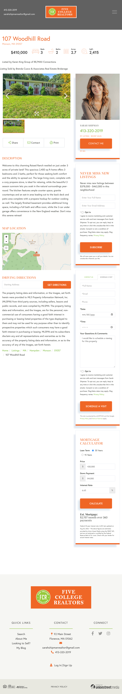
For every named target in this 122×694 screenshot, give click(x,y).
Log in (57, 665)
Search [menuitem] (21, 634)
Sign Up (67, 665)
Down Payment (87, 473)
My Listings (84, 136)
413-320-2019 (10, 10)
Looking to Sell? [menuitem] (21, 643)
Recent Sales (96, 136)
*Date (82, 309)
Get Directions (57, 284)
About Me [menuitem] (21, 638)
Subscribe (96, 247)
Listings (15, 350)
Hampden (34, 350)
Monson (47, 350)
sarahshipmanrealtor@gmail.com (19, 14)
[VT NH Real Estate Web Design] (105, 686)
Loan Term (85, 450)
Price (82, 461)
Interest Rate (86, 485)
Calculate (96, 503)
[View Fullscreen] (6, 248)
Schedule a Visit (106, 277)
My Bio (82, 151)
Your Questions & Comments (93, 333)
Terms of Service (97, 419)
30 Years (99, 450)
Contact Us (88, 277)
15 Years (88, 454)
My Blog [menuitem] (21, 648)
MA (24, 350)
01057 (57, 350)
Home (5, 350)
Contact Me (96, 143)
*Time (82, 321)
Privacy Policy (99, 235)
